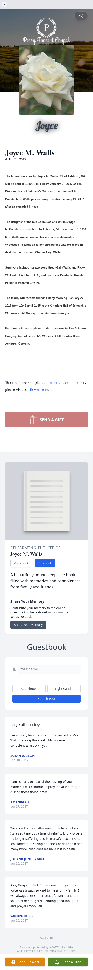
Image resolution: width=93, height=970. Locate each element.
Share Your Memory (28, 625)
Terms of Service (58, 951)
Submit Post (46, 698)
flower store (39, 389)
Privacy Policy (34, 951)
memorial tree (57, 382)
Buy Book (45, 563)
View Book (21, 563)
